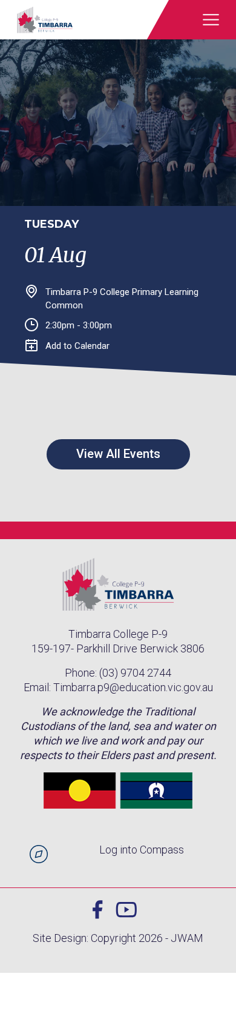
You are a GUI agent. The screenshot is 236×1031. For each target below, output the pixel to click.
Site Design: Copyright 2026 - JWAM (118, 938)
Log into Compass (141, 849)
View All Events (118, 453)
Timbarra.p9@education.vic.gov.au (133, 687)
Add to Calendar (77, 345)
